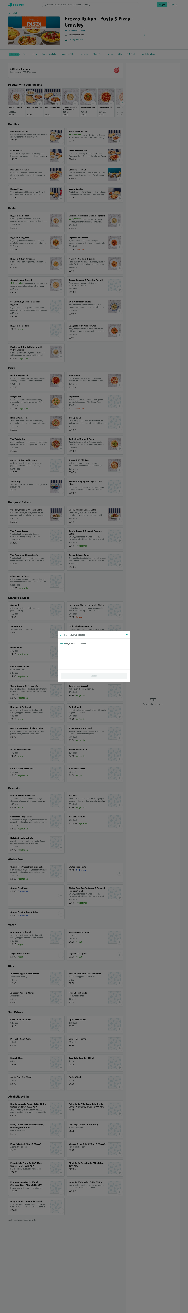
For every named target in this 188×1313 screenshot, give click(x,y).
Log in (62, 644)
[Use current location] (127, 635)
